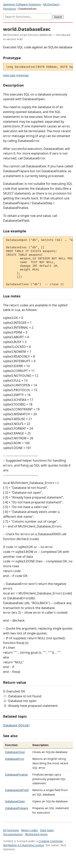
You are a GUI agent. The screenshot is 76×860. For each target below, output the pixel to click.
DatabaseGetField (17, 790)
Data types (47, 830)
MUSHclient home (36, 834)
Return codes (29, 830)
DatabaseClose (15, 752)
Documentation (13, 834)
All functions (11, 830)
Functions (9, 8)
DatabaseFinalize (16, 774)
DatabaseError (14, 759)
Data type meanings (16, 75)
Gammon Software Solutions (22, 4)
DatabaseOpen (15, 801)
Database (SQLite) (16, 725)
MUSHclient (51, 4)
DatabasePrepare (16, 808)
